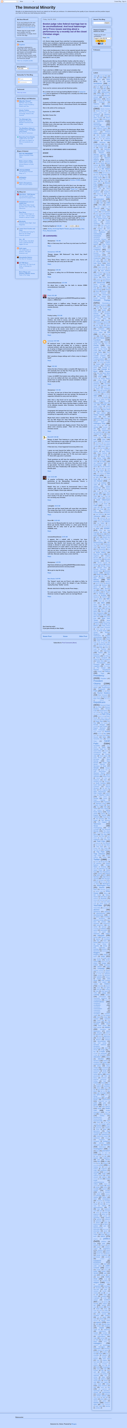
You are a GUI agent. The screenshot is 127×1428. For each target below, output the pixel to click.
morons (104, 1189)
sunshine (95, 1334)
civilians (107, 989)
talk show (104, 1340)
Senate (96, 768)
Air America (99, 100)
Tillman (102, 837)
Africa (108, 99)
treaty (103, 1365)
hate (96, 1106)
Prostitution (101, 689)
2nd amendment (101, 82)
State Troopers (97, 793)
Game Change (105, 360)
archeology (96, 928)
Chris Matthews (99, 232)
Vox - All (22, 239)
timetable (96, 1355)
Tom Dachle (98, 845)
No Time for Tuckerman (26, 133)
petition (95, 1226)
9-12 (104, 87)
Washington (106, 883)
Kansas (95, 493)
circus (98, 987)
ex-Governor (104, 1067)
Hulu (106, 425)
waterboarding (106, 1392)
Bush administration (101, 198)
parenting (96, 1217)
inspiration (102, 1139)
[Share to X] (75, 226)
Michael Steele (105, 566)
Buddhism (96, 192)
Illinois (95, 430)
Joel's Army (99, 468)
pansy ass (105, 1214)
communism (102, 996)
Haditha (106, 397)
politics (106, 1238)
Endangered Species (102, 322)
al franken (106, 916)
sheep (98, 1308)
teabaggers (97, 1343)
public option (97, 1266)
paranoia (95, 1216)
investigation (98, 1149)
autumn (95, 932)
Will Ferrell (97, 895)
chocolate (100, 986)
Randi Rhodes (97, 696)
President (104, 678)
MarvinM (50, 437)
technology (106, 1345)
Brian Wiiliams (97, 183)
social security (101, 1314)
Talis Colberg (104, 808)
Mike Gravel (104, 576)
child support (102, 982)
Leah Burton (106, 512)
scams (95, 1296)
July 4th (103, 484)
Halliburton (102, 401)
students (107, 1326)
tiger (107, 1353)
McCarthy (107, 551)
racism (96, 1273)
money (97, 1187)
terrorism (107, 1348)
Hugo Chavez (97, 425)
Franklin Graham (99, 355)
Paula (49, 295)
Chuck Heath (97, 241)
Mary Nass (102, 540)
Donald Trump (101, 300)
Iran (100, 435)
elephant (105, 1060)
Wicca (106, 893)
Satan (104, 747)
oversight (107, 1210)
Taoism (103, 813)
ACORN (104, 90)
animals (103, 922)
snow (94, 1312)
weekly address (101, 1395)
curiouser (50, 341)
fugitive (99, 1086)
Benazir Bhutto (100, 163)
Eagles (105, 308)
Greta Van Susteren (103, 388)
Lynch (100, 526)
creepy (105, 1017)
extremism (96, 1071)
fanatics (95, 1072)
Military (96, 580)
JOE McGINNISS (24, 170)
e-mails (102, 1051)
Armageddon (97, 144)
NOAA (100, 601)
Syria (108, 805)
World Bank (102, 900)
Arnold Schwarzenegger (100, 146)
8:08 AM (58, 270)
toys (98, 1360)
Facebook (97, 340)
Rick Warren (96, 714)
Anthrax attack (105, 137)
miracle (105, 1183)
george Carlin (99, 1096)
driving (95, 1049)
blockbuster (105, 951)
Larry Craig (100, 509)
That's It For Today (24, 275)
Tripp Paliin (97, 855)
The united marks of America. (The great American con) (25, 251)
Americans (96, 123)
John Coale (107, 468)
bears (105, 940)
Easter (104, 310)
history (108, 1114)
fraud (103, 1083)
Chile (102, 227)
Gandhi (108, 362)
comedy (96, 995)
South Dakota (97, 785)
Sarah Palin (22, 179)
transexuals (105, 1362)
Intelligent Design (98, 434)
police (103, 1236)
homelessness (97, 1117)
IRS (94, 429)
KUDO (98, 491)
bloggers (96, 953)
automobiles (103, 930)
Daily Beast (97, 263)
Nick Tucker (106, 622)
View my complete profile (25, 60)
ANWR (99, 93)
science (107, 1300)
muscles (100, 1192)
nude (101, 1204)
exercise (96, 1069)
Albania (106, 116)
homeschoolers (97, 1119)
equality (107, 1064)
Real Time (96, 698)
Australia (96, 156)
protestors (96, 1264)
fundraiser (107, 1086)
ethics (99, 1066)
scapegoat (96, 1298)
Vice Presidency (105, 872)
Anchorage (97, 125)
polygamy (103, 1245)
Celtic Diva (97, 220)
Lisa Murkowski (105, 520)
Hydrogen (105, 427)
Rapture (105, 697)
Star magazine (103, 790)
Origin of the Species (99, 642)
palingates (22, 177)
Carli (49, 477)
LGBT (95, 505)
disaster (99, 1038)
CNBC (101, 203)
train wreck (96, 1362)
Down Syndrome (101, 305)
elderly (108, 1057)
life (106, 1161)
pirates (101, 1233)
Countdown (97, 255)
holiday (102, 1115)
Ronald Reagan (99, 724)
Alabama (96, 104)
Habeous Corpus (97, 397)
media (104, 1173)
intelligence (106, 1141)
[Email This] (71, 226)
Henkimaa (107, 411)
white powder (96, 1397)
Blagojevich (96, 176)
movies (95, 1190)
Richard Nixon (103, 710)
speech (98, 1322)
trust (98, 1369)
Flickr (106, 343)
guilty (104, 1103)
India (105, 432)
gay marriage (76, 228)
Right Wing (106, 714)
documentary (102, 1041)
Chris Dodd (104, 230)
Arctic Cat (99, 138)
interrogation (97, 1145)
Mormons (96, 588)
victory (95, 1377)
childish (95, 984)
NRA (103, 603)
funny (98, 1088)
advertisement (100, 913)
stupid (101, 1328)
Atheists (101, 152)
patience (107, 1219)
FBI (108, 332)
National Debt (97, 608)
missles (95, 1185)
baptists (98, 939)
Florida (96, 345)
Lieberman (102, 518)
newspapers (106, 1199)
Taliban (95, 808)
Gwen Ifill (106, 394)
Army (106, 144)
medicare (104, 1177)
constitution (97, 1005)
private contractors (102, 1255)
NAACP (104, 597)
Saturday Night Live (99, 749)
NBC (108, 599)
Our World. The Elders (102, 646)
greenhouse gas (102, 1101)
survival (102, 1338)
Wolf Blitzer (104, 896)
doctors (107, 1039)
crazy (98, 1017)
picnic (105, 1231)
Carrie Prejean (106, 215)
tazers (105, 1341)
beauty (95, 942)
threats (100, 1353)
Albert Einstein (97, 117)
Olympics (99, 639)
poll (94, 1243)
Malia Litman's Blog (25, 161)
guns (95, 1105)
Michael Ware (102, 567)
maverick (106, 1172)
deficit (108, 1031)
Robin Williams (105, 719)
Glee (98, 373)
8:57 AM (56, 341)
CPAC (100, 205)
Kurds (105, 503)
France (104, 350)
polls (103, 1243)
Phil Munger (101, 668)
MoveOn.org (97, 592)
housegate (96, 1124)
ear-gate (95, 1053)
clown (97, 991)
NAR (94, 599)
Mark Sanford (106, 535)
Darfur (98, 272)
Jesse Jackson (102, 453)
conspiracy (96, 1003)
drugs (103, 1049)
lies (98, 1161)
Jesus (95, 455)
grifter (95, 1103)
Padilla (95, 649)
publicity (107, 1268)
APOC (106, 93)
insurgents (96, 1141)
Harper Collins (97, 406)
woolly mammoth (105, 1404)
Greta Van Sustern (102, 390)
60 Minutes (106, 85)
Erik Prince (106, 324)
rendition (108, 1282)
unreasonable (96, 1373)
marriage (96, 1172)
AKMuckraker (106, 92)
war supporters (102, 1389)
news (95, 1199)
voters (108, 1384)
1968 (101, 76)
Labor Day (96, 507)
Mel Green (105, 557)
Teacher (103, 815)
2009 (108, 77)
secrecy (105, 1302)
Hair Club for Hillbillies (99, 399)
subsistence (102, 1331)
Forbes (95, 350)
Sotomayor (107, 781)
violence (103, 1379)
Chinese (100, 228)
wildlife (95, 1399)
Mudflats (103, 595)
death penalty (97, 1027)
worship (108, 1406)
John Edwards (105, 472)
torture (95, 1358)
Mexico (107, 561)
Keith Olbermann (103, 500)
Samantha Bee (97, 739)
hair (104, 1105)
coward (107, 1015)
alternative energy (98, 920)
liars (98, 1159)
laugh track (99, 1156)
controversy (96, 1010)
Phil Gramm (107, 666)
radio (105, 1273)
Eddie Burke (97, 312)
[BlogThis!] (73, 226)
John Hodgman (100, 473)
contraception (97, 1008)
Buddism (99, 193)
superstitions (101, 1336)
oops (98, 1209)
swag (108, 1338)
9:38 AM (55, 437)
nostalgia (107, 1200)
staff (97, 1324)
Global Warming (104, 375)
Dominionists (106, 294)
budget (104, 963)
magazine (104, 1168)
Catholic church (101, 217)
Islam (104, 439)
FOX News (100, 338)
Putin (95, 691)
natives (95, 1197)
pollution (95, 1245)
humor (98, 1126)
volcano (105, 1380)
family (104, 1071)
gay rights (96, 1094)
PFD (94, 647)
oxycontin (105, 1212)
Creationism (97, 258)
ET (98, 308)
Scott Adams (104, 756)
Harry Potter (97, 409)
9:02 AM (54, 366)
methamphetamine (98, 1182)
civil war (99, 989)
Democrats (101, 283)
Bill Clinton (102, 167)
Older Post (83, 636)
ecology (95, 1055)
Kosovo (108, 502)
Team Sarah (106, 817)
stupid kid (96, 1329)
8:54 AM (59, 315)
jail (109, 1149)
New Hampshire (98, 613)
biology (105, 946)
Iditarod (104, 429)
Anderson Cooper (102, 128)
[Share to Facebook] (76, 226)
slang (100, 1310)
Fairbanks (96, 342)
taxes (95, 1341)
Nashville (105, 606)
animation (96, 923)
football (95, 1083)
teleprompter (97, 1348)
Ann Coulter (101, 135)
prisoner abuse (100, 1253)
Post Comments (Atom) (69, 642)
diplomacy (107, 1036)
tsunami (95, 1370)
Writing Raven (103, 903)
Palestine (96, 651)
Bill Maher (106, 169)
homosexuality (97, 1120)
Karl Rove (99, 494)
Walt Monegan (106, 878)
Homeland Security (101, 420)
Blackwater (104, 174)
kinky (103, 1154)
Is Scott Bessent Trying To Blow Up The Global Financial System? (27, 233)
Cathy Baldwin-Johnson (100, 218)
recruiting (105, 1280)
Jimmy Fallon (101, 458)
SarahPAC (96, 746)
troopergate (106, 1367)
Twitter (96, 859)
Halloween (96, 403)
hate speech (106, 1106)
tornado (104, 1357)
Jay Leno (102, 448)
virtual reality (97, 1380)
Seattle (105, 762)
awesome (96, 933)
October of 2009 (75, 180)
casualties (99, 975)
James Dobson (105, 446)
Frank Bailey (97, 352)
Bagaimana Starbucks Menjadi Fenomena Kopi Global (26, 122)
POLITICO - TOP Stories (27, 194)
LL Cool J (105, 505)
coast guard (104, 991)
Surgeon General (98, 805)
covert (101, 1015)
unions (103, 1372)
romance (95, 1291)
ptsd (105, 1264)
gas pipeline (101, 1089)
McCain (101, 551)
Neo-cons (104, 611)
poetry (103, 1234)
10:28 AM (57, 520)
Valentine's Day (103, 868)
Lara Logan (106, 507)
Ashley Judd (103, 147)
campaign (101, 968)
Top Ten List (97, 850)
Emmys (107, 320)
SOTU (95, 735)
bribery (95, 963)
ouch (100, 1210)
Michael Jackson (98, 564)
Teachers (96, 817)
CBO (94, 201)
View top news (21, 92)
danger (98, 1022)
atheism (103, 928)
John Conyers (100, 470)
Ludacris (103, 525)
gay (71, 228)
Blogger (74, 1424)
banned (95, 937)
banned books (106, 937)
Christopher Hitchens (99, 239)
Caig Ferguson (101, 206)
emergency (96, 1062)
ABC (104, 88)
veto (105, 1375)
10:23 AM (57, 506)
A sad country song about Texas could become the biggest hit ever (26, 242)
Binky (96, 174)
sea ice (99, 1301)
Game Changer (100, 362)
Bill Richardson (106, 172)
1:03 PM (58, 562)
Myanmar (96, 597)
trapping (95, 1363)
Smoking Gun (97, 781)
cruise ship (100, 1020)
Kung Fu (98, 503)
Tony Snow (104, 848)
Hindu (95, 416)
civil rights (106, 987)
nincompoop (99, 1200)
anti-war (104, 927)
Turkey (104, 857)
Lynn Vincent (107, 526)
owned (97, 1212)
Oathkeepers (97, 635)
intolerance (102, 1147)
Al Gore (107, 100)
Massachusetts (51, 231)
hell (94, 1114)
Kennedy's (100, 502)
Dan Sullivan (105, 270)
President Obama (98, 682)
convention (96, 1012)
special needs (105, 1320)
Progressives (106, 687)
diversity (107, 1038)
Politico (107, 671)
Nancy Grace (97, 604)
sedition (104, 1303)
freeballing (98, 1084)
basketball (107, 939)
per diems (105, 1224)
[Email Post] (65, 226)
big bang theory (99, 944)
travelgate (104, 1363)
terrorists (96, 1352)
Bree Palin (104, 181)
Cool (100, 251)
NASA (100, 599)
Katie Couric (97, 498)
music (98, 1194)
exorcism (104, 1069)
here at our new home (28, 27)
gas (94, 1089)
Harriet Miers (105, 408)
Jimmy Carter (105, 456)
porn (108, 1245)
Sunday (95, 798)
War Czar (103, 882)
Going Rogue (105, 378)
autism (95, 930)
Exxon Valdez (98, 332)
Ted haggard (102, 822)
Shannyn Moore (99, 773)
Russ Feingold (97, 731)
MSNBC (107, 528)
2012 (108, 79)
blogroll (106, 954)
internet (101, 1143)
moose (105, 1187)
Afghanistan (97, 99)
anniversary (106, 923)
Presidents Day (97, 685)
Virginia (107, 873)
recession (96, 1280)
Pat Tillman (106, 656)
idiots (104, 1129)
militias (95, 1184)
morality (95, 1189)
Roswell (95, 726)
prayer (99, 1247)
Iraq (102, 437)
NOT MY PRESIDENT (26, 153)
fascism (104, 1072)
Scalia (106, 750)
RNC (108, 691)
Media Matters (101, 552)
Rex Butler (99, 707)
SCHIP (99, 733)
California (96, 208)
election (101, 1059)
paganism (96, 1214)
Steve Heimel (103, 796)
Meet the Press (98, 554)
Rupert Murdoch (99, 728)
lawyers (95, 1158)
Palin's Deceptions (25, 183)
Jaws (96, 448)
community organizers (100, 998)
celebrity (99, 977)
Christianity (97, 234)
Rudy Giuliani (103, 726)
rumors (104, 1291)
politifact (103, 1241)
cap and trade (99, 972)
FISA (108, 336)
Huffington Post (99, 423)
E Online (96, 307)
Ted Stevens (105, 820)
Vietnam (99, 873)
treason (95, 1365)
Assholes (107, 149)
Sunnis (105, 798)
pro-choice (96, 1257)
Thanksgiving (97, 827)
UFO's (96, 861)
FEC (94, 336)
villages (95, 1379)
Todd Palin (101, 841)
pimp (94, 1233)
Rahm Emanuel (102, 695)
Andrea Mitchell (97, 130)
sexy (94, 1307)
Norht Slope (99, 629)
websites (107, 1394)
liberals (107, 1159)
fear (101, 1074)
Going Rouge (102, 380)
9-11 (97, 87)
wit (107, 1399)
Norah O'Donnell (105, 627)
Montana (104, 585)
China (108, 227)
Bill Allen (95, 167)
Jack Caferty (106, 443)
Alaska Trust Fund (99, 112)
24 (100, 81)
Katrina (108, 498)
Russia (107, 731)
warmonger (96, 1390)
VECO (95, 868)
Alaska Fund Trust (102, 111)
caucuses (107, 975)
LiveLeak (99, 521)
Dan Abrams (102, 269)
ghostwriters (97, 1098)
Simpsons (96, 780)
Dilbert (97, 291)
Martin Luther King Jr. (103, 539)
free (109, 1082)
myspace (107, 1194)
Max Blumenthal (101, 549)
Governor (96, 383)
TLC (98, 807)
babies (108, 933)
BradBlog (96, 179)
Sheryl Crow (106, 776)
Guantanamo (97, 394)
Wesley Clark (99, 891)
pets (105, 1226)
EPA (108, 307)
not (96, 1202)
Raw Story (22, 212)
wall (94, 1387)
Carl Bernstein (106, 211)
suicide (95, 1333)
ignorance (96, 1131)
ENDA (103, 306)
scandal (103, 1296)
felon (105, 1076)
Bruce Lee (97, 188)
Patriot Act (96, 659)
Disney (95, 294)
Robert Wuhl (96, 719)
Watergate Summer (105, 889)
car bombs (99, 973)
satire (105, 1294)
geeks (106, 1094)
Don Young (101, 296)
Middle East (100, 574)
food (104, 1081)
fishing (95, 1081)
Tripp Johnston (99, 854)
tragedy (105, 1360)
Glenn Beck (106, 373)
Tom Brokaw (106, 843)
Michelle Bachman (99, 569)
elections (96, 1060)
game (106, 1088)
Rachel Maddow (103, 693)
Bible (103, 165)
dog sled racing (99, 1043)
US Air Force (104, 861)
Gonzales (96, 382)
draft (106, 1048)
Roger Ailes (99, 721)
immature (105, 1133)
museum (107, 1192)
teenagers (102, 1347)
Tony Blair (99, 846)
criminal (95, 1019)
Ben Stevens (106, 161)
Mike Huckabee (99, 578)
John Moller (107, 475)
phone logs (105, 1229)
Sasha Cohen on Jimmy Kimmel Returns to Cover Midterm (26, 164)
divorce (98, 1039)
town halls (106, 1358)
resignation (96, 1286)
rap (109, 1275)
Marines (101, 534)
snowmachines (105, 1312)
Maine (104, 532)
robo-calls (96, 1289)
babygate (101, 935)
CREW (108, 205)
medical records (98, 1175)
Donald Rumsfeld (99, 298)
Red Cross (107, 698)
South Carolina (101, 783)
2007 (94, 77)
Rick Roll (95, 712)
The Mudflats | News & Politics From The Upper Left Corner (27, 129)
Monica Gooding (100, 583)
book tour (106, 958)
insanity (107, 1138)
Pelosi (108, 661)
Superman (107, 801)
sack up (108, 1293)
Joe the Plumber (105, 466)
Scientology (96, 754)
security (95, 1303)
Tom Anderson (97, 843)
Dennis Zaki (97, 286)
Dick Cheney (97, 289)
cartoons (107, 973)
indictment (96, 1138)
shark (108, 1307)
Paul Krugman (106, 659)
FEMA (101, 336)
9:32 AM (58, 390)
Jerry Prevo (106, 451)
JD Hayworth (106, 441)
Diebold (108, 289)
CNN (48, 37)
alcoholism (102, 918)
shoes (105, 1308)
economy (103, 1055)
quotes (104, 1271)
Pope (102, 673)
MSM (97, 528)
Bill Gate (95, 169)
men (101, 1179)
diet (94, 1036)
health (99, 1108)
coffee (95, 993)
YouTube (97, 905)
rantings (103, 1275)
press (108, 1250)
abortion (96, 910)
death (108, 1024)
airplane (97, 916)
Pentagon (96, 664)
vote (94, 1382)
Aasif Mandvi (97, 95)
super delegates (105, 1334)
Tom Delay (107, 845)
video (103, 1377)
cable (108, 966)
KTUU (108, 489)
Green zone (107, 387)
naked (106, 1195)
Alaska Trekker (24, 110)
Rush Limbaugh (99, 730)
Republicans (99, 702)
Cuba (105, 260)
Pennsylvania (101, 662)
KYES (105, 491)
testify (105, 1352)
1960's (95, 76)
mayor (95, 1173)
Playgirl (99, 671)
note (102, 1202)
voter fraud (97, 1384)
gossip (95, 1099)
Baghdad (96, 158)
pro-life (108, 1257)
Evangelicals (106, 327)
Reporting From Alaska (27, 137)
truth (105, 1369)
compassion (97, 1000)
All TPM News (23, 263)
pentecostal (96, 1224)
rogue (105, 1289)
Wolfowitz (95, 898)
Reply (49, 246)
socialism (96, 1315)
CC (107, 201)
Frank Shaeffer (104, 354)
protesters (97, 1262)
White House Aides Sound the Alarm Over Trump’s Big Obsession (27, 206)
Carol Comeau (99, 213)
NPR (94, 603)
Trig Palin (100, 852)
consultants (96, 1007)
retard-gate (107, 1286)
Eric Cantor (96, 324)
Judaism (103, 483)
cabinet (99, 966)
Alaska (50, 228)
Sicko (105, 778)
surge (95, 1338)
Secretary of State (99, 766)
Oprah (108, 639)
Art (94, 147)
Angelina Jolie (106, 133)
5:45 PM (57, 578)
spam (95, 1319)
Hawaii (99, 411)
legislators (107, 1158)
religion (96, 1282)
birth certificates (99, 947)
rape (98, 1277)
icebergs (107, 1127)
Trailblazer (107, 850)
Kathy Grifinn (104, 496)
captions (107, 972)
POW (100, 647)
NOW (106, 601)
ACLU (95, 90)
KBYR (102, 489)
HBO (95, 396)
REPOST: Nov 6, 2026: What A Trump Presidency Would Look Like (26, 104)
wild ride (105, 1397)
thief (94, 1353)
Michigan (107, 573)
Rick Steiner (104, 712)
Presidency (98, 675)
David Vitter (106, 277)
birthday (96, 949)
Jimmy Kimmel (98, 460)
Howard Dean (98, 421)
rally (94, 1275)
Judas (95, 484)
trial (109, 1365)
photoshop (96, 1231)
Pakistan (103, 649)
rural (102, 1293)
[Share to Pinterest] (78, 226)
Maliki (95, 534)
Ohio (108, 637)
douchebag (97, 1048)
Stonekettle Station (25, 257)
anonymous (100, 925)
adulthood (107, 911)
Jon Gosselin (104, 479)
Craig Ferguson (104, 256)
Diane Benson (103, 288)
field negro (22, 248)
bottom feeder (104, 961)
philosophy (96, 1229)
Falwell (106, 342)
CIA (94, 203)
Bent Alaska (51, 578)
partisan (99, 1219)
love (101, 1165)
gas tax (103, 1091)
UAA (109, 859)
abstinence (96, 911)
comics (108, 995)
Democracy (106, 281)
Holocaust (107, 418)
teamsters (95, 1345)
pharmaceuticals (98, 1227)
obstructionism (98, 1207)
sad (97, 1294)
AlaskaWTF (96, 114)
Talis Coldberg (97, 810)
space (104, 1317)
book (103, 956)
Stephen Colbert (104, 795)
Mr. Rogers (107, 592)
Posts (21, 79)
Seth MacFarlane (99, 771)
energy (104, 1062)
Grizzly (95, 392)
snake (106, 1310)
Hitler (104, 416)
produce (102, 1258)
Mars (97, 537)
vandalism (105, 1374)
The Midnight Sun (25, 119)
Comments (23, 82)
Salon (104, 737)
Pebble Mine (100, 661)
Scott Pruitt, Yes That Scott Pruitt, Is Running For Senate (27, 266)
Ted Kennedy (100, 818)
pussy (106, 1269)
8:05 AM (58, 252)
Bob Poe (105, 176)
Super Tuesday (99, 800)
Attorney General (99, 154)
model (108, 1185)
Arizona (107, 140)
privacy (108, 1253)
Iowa (108, 434)
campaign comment (98, 970)
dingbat (100, 1036)
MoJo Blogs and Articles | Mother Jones (27, 272)
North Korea (103, 630)
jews (97, 1151)
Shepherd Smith (98, 775)
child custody (105, 980)
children (107, 984)
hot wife (106, 1122)
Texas (95, 826)
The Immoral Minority (35, 7)
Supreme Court (101, 803)
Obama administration (101, 636)
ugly (102, 1370)
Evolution (101, 329)
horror (98, 1122)
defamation (97, 1031)
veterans (96, 1375)
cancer (108, 970)
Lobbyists (107, 521)
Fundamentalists (98, 359)
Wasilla (101, 887)
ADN (94, 92)
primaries (99, 1252)
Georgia (107, 371)
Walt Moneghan (100, 880)
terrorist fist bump (102, 1350)
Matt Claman (102, 545)
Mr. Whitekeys (101, 593)
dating (106, 1022)
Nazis (95, 611)
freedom (107, 1084)
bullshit (95, 965)
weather (98, 1394)
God (99, 377)
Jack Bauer (98, 443)
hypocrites (99, 1127)
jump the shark (103, 1152)
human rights (105, 1124)
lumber (106, 1167)
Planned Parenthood (101, 669)
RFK (103, 691)
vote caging (104, 1382)
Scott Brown (97, 757)
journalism (106, 1151)
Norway (95, 632)
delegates (99, 1033)
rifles (106, 1288)
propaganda (97, 1260)
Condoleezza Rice (99, 248)
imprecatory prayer (102, 1136)
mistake (101, 1185)
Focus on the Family (100, 349)
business (107, 965)
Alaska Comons (105, 109)
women (96, 1403)
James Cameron (99, 444)
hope (108, 1120)
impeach (95, 1134)
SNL (104, 733)
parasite (105, 1216)
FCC (100, 334)
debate (107, 1027)
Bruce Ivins (104, 187)
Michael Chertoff (102, 562)
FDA (106, 334)
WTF (104, 875)
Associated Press (104, 151)
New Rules (103, 615)
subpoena (107, 1329)
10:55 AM (65, 537)
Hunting (95, 427)
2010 (99, 79)
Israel (95, 441)
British (95, 187)
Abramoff (105, 97)
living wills (95, 1165)
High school (101, 413)
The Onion (106, 831)
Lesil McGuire (100, 514)
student (99, 1326)
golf (106, 1098)
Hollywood (96, 418)
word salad (98, 1406)
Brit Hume (105, 185)
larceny (108, 1154)
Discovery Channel (99, 293)
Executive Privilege (99, 330)
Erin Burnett (99, 325)
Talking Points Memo (101, 811)
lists (99, 1163)
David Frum (105, 272)
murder (107, 1190)
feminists (104, 1078)
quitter (95, 1271)
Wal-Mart (96, 877)
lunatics (95, 1168)
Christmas (96, 237)
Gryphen (22, 44)
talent (97, 1340)
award (104, 932)
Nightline (97, 624)
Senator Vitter (104, 769)
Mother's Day (103, 590)
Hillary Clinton (98, 415)
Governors (104, 385)
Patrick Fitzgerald (101, 657)
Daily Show (105, 265)
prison (108, 1252)
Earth (95, 310)
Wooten (95, 900)
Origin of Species (102, 640)
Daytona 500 (99, 279)
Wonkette (22, 221)
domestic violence (99, 1044)
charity (99, 978)
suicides (105, 1333)
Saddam (101, 735)
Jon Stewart (98, 481)
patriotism (98, 1221)
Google (104, 382)
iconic (97, 1129)
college (104, 993)
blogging (96, 954)
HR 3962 (105, 396)
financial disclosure (99, 1079)
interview (106, 1145)
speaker (101, 1319)
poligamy (95, 1239)
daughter (96, 1024)
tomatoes (95, 1357)
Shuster (98, 778)
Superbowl (96, 801)
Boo (107, 177)
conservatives (98, 1002)
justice (95, 1154)
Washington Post (103, 885)
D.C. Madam (97, 261)
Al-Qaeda (102, 102)
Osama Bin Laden (104, 644)
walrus (102, 1387)
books (99, 960)
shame (101, 1307)
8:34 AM (64, 282)
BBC (105, 156)
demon (108, 1033)
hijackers (101, 1114)
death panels (102, 1025)
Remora (102, 700)
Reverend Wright (105, 705)
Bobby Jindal (97, 177)
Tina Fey (107, 839)
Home (65, 636)
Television (97, 824)
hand (109, 1104)
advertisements (98, 915)
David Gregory (97, 274)
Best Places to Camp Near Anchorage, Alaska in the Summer (27, 113)
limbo (94, 1163)
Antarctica (95, 137)
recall (105, 1279)
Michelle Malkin (97, 571)
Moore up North (99, 587)
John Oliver (99, 477)
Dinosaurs (104, 291)
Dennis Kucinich (99, 284)
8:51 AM (54, 295)
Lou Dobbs (100, 523)
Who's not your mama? (25, 184)
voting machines (102, 1385)
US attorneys (97, 863)
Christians (97, 236)
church (108, 986)
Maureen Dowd (105, 547)
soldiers (107, 1315)
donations (96, 1046)
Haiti (108, 399)
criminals (107, 1019)
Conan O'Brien (101, 246)
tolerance (104, 1355)
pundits (98, 1269)
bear (98, 940)
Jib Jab (103, 454)
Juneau (95, 486)
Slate (105, 780)
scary (105, 1298)
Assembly (96, 149)
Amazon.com (106, 119)
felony (95, 1078)
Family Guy (97, 343)
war (109, 1387)
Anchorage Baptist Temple (61, 228)
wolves (104, 1401)
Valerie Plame (97, 870)
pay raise (107, 1221)
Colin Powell (106, 244)
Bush (108, 195)
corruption (96, 1013)
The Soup (98, 832)
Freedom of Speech (99, 357)
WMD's (99, 875)
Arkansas (102, 142)
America (100, 121)
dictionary (105, 1034)
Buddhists (107, 192)
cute (108, 1020)
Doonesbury (106, 303)
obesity (104, 1205)
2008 (100, 77)
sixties (95, 1310)
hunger (108, 1126)
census (108, 977)
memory (95, 1178)
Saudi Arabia (97, 751)
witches (95, 1401)
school (95, 1300)
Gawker (98, 364)
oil (109, 1207)
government (106, 1099)
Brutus (106, 190)
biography (96, 946)
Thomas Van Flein (98, 836)
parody (108, 1217)
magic (95, 1170)
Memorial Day (97, 559)
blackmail (96, 951)
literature (105, 1163)
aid (109, 915)
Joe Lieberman (98, 463)
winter (102, 1399)
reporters (101, 1284)
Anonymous (51, 252)
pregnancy (106, 1248)
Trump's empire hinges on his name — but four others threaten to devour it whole (27, 215)
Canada (103, 210)
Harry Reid (106, 409)
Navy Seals (104, 610)
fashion (95, 1074)
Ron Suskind (104, 723)
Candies (95, 211)
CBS (100, 201)
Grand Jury (96, 387)
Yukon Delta (96, 908)
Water (95, 889)
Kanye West (106, 493)
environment (97, 1064)
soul (98, 1317)
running (95, 1293)
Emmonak (96, 320)
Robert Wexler (104, 718)
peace (98, 1222)
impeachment (105, 1134)
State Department (99, 791)
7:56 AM (58, 241)
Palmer (100, 652)
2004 (105, 76)
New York (96, 616)
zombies (97, 1408)
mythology (98, 1195)
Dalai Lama (101, 267)
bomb (95, 956)
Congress (97, 250)
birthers (104, 949)
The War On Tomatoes (25, 259)
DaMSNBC (105, 261)
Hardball (103, 404)
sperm (108, 1322)
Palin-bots (107, 651)
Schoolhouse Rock (99, 752)
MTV (100, 530)
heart (106, 1112)
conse (106, 1000)
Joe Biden (103, 461)
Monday (107, 581)
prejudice (100, 1250)
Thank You (74, 189)
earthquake (104, 1053)
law (105, 1156)
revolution (98, 1288)
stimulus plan (106, 1324)
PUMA (106, 647)
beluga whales (104, 942)
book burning (96, 958)
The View (104, 834)
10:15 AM (54, 477)
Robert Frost (101, 716)
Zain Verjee (105, 907)
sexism (104, 1305)
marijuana (103, 1170)
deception (103, 1029)
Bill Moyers (101, 171)
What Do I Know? (25, 101)
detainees (98, 1034)
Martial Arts (106, 537)
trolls (97, 1367)
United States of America (101, 866)
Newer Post (47, 636)
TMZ (105, 807)
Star (103, 788)
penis (105, 1222)
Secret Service (99, 764)
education (97, 1057)
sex (94, 1305)
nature (104, 1197)
